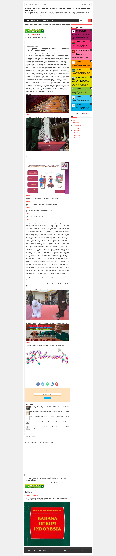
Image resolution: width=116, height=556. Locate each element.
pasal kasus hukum (34, 46)
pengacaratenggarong (77, 137)
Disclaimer (43, 4)
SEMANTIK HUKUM (31, 495)
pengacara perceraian (77, 127)
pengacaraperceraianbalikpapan (80, 132)
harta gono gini (76, 118)
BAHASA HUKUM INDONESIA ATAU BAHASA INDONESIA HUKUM (82, 52)
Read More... (64, 407)
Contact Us (31, 4)
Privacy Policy (37, 4)
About (26, 4)
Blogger (85, 113)
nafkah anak (75, 123)
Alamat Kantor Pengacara (47, 20)
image (29, 46)
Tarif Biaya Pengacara (35, 20)
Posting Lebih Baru (28, 475)
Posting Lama (67, 475)
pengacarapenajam (77, 130)
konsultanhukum (76, 122)
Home (27, 20)
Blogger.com (89, 550)
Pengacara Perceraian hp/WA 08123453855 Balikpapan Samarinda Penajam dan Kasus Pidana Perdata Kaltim (48, 550)
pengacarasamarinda (77, 135)
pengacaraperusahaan (77, 133)
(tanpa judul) (79, 61)
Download (28, 114)
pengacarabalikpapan (77, 128)
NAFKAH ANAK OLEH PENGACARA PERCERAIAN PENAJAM (82, 32)
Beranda (48, 475)
